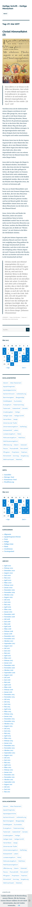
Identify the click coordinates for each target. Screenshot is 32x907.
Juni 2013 (7, 731)
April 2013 (7, 736)
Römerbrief (7, 456)
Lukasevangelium (9, 434)
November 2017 (9, 638)
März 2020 (7, 583)
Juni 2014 (7, 704)
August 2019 (8, 597)
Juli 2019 (7, 600)
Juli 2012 (7, 758)
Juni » (24, 368)
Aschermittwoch (9, 394)
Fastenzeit (6, 408)
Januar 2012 (8, 772)
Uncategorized (9, 551)
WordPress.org (9, 482)
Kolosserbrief (7, 430)
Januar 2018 (8, 634)
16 (8, 357)
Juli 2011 (7, 787)
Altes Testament (15, 383)
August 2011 (8, 784)
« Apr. (8, 368)
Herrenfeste (7, 419)
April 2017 (7, 655)
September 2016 (9, 672)
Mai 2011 (7, 792)
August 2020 (8, 573)
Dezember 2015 (9, 694)
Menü (5, 13)
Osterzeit (24, 317)
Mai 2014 (7, 707)
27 (24, 360)
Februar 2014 (8, 714)
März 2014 (7, 711)
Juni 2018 (7, 621)
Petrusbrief (24, 448)
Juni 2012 (7, 760)
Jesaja (15, 419)
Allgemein (7, 534)
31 (12, 364)
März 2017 (7, 658)
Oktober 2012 (8, 750)
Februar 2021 (8, 568)
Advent (5, 383)
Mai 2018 (7, 624)
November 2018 (9, 617)
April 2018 (7, 626)
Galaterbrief (16, 408)
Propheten (15, 452)
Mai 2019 (7, 604)
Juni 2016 (7, 680)
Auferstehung (21, 394)
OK (19, 905)
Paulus (5, 448)
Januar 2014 (8, 716)
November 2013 (9, 721)
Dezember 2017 (9, 636)
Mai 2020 (7, 578)
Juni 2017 (7, 651)
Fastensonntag (18, 405)
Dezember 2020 (9, 570)
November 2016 (9, 668)
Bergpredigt (20, 397)
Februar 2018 (8, 631)
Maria (19, 434)
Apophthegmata (9, 386)
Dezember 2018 (9, 614)
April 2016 (7, 685)
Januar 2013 (8, 743)
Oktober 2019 (8, 595)
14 (27, 353)
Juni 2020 (7, 575)
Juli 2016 (7, 677)
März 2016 (7, 687)
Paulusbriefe (14, 448)
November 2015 (9, 697)
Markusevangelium (9, 437)
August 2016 (8, 675)
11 (16, 353)
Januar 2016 (8, 692)
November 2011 (9, 777)
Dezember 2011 (9, 775)
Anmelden (7, 475)
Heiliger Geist (7, 416)
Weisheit (19, 459)
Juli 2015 (7, 699)
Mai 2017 (7, 653)
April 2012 (7, 765)
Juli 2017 (7, 648)
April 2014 (7, 709)
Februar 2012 (8, 770)
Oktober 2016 (8, 670)
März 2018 (7, 629)
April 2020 (7, 580)
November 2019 (9, 592)
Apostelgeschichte (9, 390)
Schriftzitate (16, 317)
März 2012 (7, 767)
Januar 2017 (8, 663)
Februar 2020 (8, 585)
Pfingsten (6, 452)
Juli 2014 (7, 702)
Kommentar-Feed (10, 479)
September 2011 (9, 782)
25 (16, 360)
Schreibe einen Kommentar (10, 319)
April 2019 (7, 607)
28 (27, 360)
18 (16, 357)
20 (24, 357)
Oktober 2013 (8, 724)
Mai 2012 (7, 762)
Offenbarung (7, 445)
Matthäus (21, 437)
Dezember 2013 (9, 719)
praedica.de (6, 892)
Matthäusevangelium (10, 441)
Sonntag (16, 456)
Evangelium (7, 405)
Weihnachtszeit (8, 459)
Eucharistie (18, 401)
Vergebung (25, 456)
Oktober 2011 (8, 779)
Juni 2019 (7, 602)
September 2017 (9, 643)
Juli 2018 (7, 619)
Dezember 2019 (9, 590)
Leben (16, 430)
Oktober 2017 (8, 641)
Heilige (17, 412)
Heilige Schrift (19, 416)
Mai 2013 (7, 733)
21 (27, 357)
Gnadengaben (8, 412)
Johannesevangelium (10, 426)
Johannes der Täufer (10, 423)
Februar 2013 (8, 741)
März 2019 (7, 609)
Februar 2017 (8, 660)
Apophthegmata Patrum (12, 537)
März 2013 (7, 738)
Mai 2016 (7, 682)
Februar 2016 (8, 689)
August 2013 (8, 726)
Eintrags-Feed (9, 477)
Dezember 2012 (9, 745)
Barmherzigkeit (8, 397)
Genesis (25, 408)
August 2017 (8, 646)
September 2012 (9, 753)
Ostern (16, 445)
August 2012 (8, 755)
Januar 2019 (8, 612)
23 (8, 360)
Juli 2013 (7, 728)
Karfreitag (23, 426)
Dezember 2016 (9, 665)
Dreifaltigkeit (7, 401)
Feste (11, 317)
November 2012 (9, 748)
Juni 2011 (7, 789)
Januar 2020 (8, 587)
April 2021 (7, 566)
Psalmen (24, 452)
